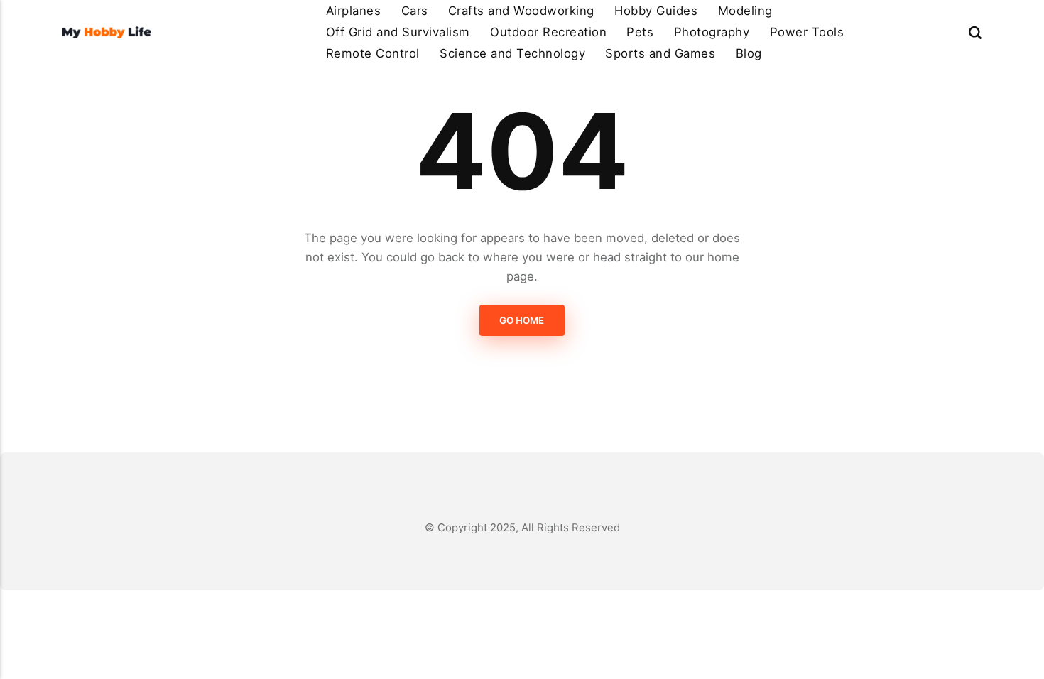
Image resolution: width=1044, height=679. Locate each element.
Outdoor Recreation (548, 32)
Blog (749, 53)
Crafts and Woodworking (521, 11)
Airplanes (353, 11)
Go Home (522, 320)
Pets (639, 32)
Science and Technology (512, 53)
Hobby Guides (655, 11)
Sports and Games (660, 53)
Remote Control (373, 53)
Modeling (745, 11)
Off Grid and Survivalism (398, 32)
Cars (414, 11)
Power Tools (807, 32)
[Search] (975, 32)
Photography (712, 32)
